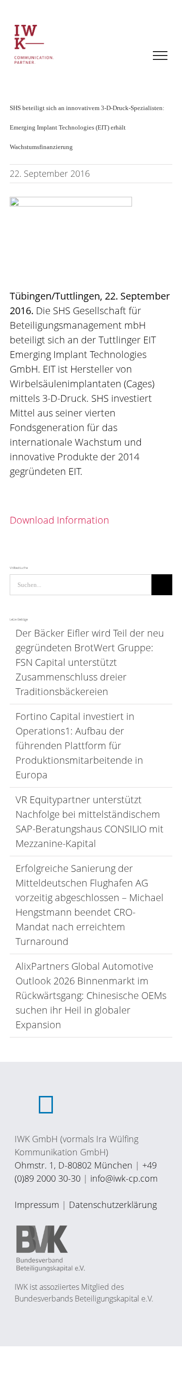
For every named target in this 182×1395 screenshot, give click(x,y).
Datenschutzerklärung (113, 1204)
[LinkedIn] (46, 1104)
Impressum (37, 1204)
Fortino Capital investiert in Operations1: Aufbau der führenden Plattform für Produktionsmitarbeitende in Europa (79, 745)
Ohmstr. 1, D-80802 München (73, 1165)
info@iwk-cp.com (124, 1178)
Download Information (59, 520)
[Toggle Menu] (160, 55)
